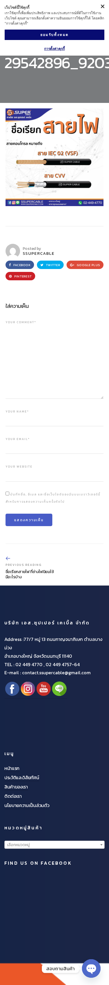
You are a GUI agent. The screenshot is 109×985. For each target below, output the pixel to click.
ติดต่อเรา (13, 796)
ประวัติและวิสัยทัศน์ (21, 777)
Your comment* (21, 322)
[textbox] (54, 845)
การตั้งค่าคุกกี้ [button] (54, 48)
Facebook (21, 265)
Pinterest (22, 276)
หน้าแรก (11, 768)
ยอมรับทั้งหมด (54, 34)
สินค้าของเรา (16, 786)
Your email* (18, 439)
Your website (19, 466)
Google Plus (88, 265)
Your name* (17, 411)
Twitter (52, 265)
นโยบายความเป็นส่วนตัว (26, 805)
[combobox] (54, 845)
